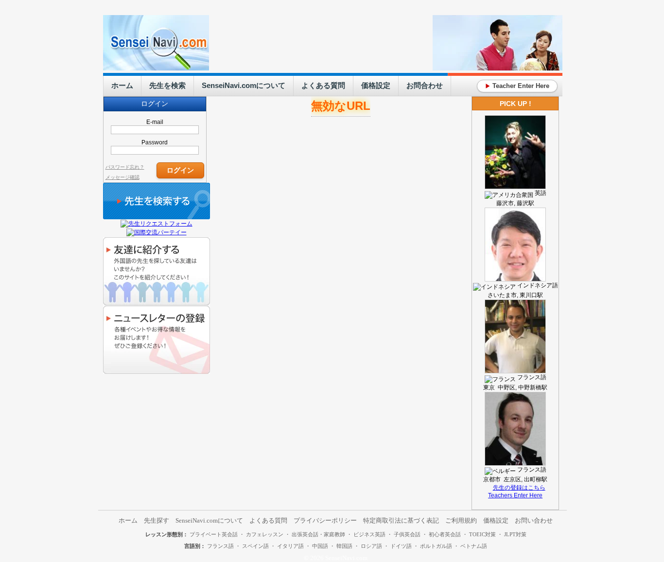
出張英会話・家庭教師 (318, 534)
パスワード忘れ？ (124, 167)
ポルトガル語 (436, 546)
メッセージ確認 (122, 177)
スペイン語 (255, 546)
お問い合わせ (534, 520)
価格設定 (375, 85)
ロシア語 (371, 546)
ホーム (122, 85)
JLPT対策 (515, 534)
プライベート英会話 (214, 534)
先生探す (156, 520)
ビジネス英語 (369, 534)
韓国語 (344, 546)
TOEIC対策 (482, 534)
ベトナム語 (473, 546)
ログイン (180, 170)
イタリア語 (290, 546)
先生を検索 (167, 85)
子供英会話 (407, 534)
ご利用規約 (461, 520)
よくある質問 (323, 85)
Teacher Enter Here (517, 85)
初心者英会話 (445, 534)
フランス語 (220, 546)
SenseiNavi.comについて (243, 85)
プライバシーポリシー (325, 520)
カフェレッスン (264, 534)
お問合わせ (424, 85)
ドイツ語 (401, 546)
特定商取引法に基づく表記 (401, 520)
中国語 (320, 546)
